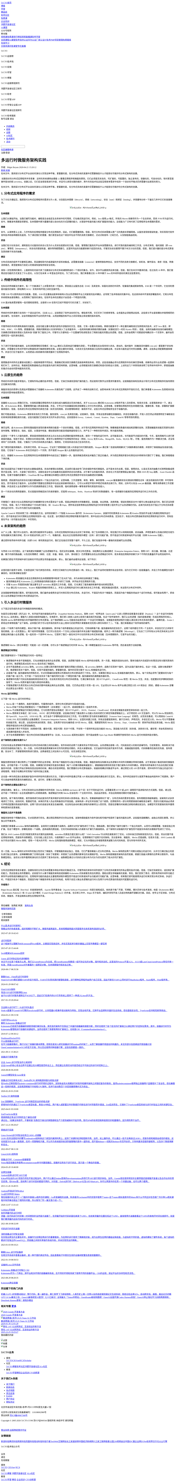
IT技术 (47, 40)
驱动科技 (38, 1441)
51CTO (9, 1360)
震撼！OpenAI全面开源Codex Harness (114, 1297)
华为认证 (32, 40)
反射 (6, 941)
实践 (13, 909)
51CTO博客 (11, 1366)
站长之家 (68, 1441)
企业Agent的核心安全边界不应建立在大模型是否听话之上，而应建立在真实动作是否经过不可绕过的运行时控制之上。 (55, 1065)
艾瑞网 (61, 1441)
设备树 (4, 1265)
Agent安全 (21, 1075)
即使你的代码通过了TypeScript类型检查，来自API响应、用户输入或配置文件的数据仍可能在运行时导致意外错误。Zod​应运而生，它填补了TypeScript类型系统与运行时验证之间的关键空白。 (87, 1105)
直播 (24, 46)
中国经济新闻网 (86, 1441)
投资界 (150, 1441)
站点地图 (10, 1390)
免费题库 (67, 40)
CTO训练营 (34, 1373)
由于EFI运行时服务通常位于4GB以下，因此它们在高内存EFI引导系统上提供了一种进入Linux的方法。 (47, 995)
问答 (11, 46)
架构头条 (29, 905)
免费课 (4, 18)
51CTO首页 (6, 3)
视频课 (4, 37)
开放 (15, 1057)
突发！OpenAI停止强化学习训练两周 (147, 1297)
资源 (7, 46)
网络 (3, 1130)
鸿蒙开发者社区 (8, 24)
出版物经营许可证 (18, 1430)
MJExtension (15, 953)
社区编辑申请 (7, 150)
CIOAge (16, 1360)
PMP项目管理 (57, 40)
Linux (3, 1154)
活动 (8, 142)
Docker (13, 1038)
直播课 (29, 37)
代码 (3, 1229)
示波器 (16, 1229)
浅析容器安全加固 (12, 1234)
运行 (5, 1020)
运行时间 (9, 1229)
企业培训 (5, 21)
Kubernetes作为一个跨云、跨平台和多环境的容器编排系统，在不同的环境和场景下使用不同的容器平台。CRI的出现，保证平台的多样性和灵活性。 (68, 1273)
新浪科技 (5, 1441)
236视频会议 (119, 1441)
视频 (8, 129)
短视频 (23, 37)
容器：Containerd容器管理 (16, 1159)
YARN (8, 989)
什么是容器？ (10, 1041)
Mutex (6, 1210)
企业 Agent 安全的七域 (16, 1062)
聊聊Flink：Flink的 (14, 977)
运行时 (15, 1191)
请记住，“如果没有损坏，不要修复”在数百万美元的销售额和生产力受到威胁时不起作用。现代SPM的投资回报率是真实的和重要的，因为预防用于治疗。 (71, 1120)
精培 (19, 1373)
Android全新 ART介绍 (14, 1175)
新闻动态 (10, 1387)
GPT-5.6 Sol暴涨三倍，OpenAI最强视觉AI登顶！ (23, 1297)
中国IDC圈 (130, 1441)
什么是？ (11, 926)
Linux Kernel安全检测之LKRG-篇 (21, 1135)
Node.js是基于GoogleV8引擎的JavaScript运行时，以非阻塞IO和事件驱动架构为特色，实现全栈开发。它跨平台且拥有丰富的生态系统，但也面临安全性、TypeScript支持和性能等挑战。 (84, 1010)
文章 (3, 46)
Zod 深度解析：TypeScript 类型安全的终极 (25, 1101)
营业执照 (5, 1430)
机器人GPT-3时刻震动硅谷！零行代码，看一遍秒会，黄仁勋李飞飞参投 (33, 1294)
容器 (17, 1096)
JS (2, 1020)
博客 (3, 6)
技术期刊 (10, 139)
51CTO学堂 (11, 1373)
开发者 (12, 1210)
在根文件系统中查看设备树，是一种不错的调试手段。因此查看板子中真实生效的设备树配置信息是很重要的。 (51, 1255)
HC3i (22, 1360)
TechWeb (54, 1441)
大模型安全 (11, 1075)
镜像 (11, 1057)
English (9, 1396)
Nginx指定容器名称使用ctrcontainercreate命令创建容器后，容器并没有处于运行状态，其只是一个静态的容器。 (51, 1163)
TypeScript (8, 1114)
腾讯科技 (13, 1441)
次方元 (156, 1441)
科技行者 (46, 1441)
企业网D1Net (141, 1441)
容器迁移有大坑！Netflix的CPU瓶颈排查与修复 (29, 1080)
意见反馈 (10, 1393)
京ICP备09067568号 (18, 1415)
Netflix (4, 1096)
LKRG (9, 1154)
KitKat (21, 1191)
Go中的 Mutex (10, 1194)
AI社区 (9, 135)
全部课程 (5, 40)
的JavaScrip (12, 1020)
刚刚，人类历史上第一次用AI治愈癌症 (84, 1294)
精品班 (4, 12)
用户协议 (10, 1399)
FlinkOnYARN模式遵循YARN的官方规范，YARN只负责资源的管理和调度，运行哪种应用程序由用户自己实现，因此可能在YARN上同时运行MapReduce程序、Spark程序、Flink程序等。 (85, 980)
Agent (3, 1075)
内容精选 (10, 126)
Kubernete (5, 1283)
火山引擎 (163, 1441)
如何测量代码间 (11, 1213)
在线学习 (5, 43)
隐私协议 (10, 1402)
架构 (9, 909)
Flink (3, 989)
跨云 (12, 1283)
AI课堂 (4, 27)
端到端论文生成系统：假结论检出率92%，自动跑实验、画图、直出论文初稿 (136, 1294)
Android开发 (6, 1191)
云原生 (4, 1172)
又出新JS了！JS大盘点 (17, 1007)
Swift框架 (5, 953)
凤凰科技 (30, 1441)
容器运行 (5, 1057)
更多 (13, 1306)
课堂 (15, 46)
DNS (18, 1038)
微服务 (4, 909)
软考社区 (5, 15)
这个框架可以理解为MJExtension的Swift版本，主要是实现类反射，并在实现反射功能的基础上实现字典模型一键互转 (54, 944)
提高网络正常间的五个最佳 (18, 1117)
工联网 (102, 1441)
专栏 (20, 46)
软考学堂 (36, 37)
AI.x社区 (43, 1366)
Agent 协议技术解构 (15, 959)
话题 (8, 132)
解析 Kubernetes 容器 (13, 1023)
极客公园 (110, 1441)
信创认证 (24, 40)
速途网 (76, 1441)
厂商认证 (40, 40)
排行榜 (16, 37)
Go (2, 1210)
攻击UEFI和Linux (14, 992)
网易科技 (22, 1441)
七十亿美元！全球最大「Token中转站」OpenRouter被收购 (71, 1297)
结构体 (15, 1154)
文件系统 (16, 1265)
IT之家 (96, 1441)
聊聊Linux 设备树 (12, 1252)
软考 (18, 40)
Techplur (27, 1360)
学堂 (3, 9)
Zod (2, 1114)
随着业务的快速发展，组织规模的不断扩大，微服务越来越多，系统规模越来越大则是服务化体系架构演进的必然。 (53, 929)
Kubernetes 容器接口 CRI (15, 1270)
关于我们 (10, 1384)
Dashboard (5, 1038)
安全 (15, 1114)
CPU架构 (11, 1096)
